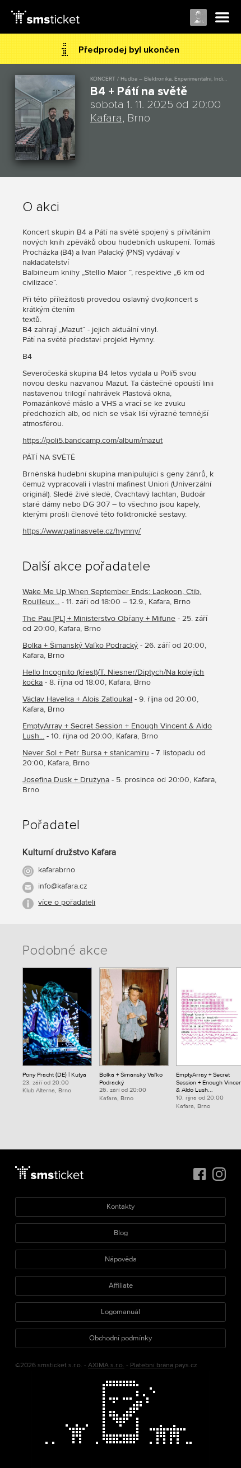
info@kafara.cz (62, 886)
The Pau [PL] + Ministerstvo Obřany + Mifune (98, 618)
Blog (121, 1232)
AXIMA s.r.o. (106, 1365)
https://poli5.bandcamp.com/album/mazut (92, 440)
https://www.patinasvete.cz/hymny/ (81, 531)
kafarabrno (56, 870)
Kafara (106, 118)
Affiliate (121, 1285)
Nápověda (121, 1259)
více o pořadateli (66, 902)
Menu (222, 18)
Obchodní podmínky (120, 1338)
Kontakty (120, 1206)
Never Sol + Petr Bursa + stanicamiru (85, 753)
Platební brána (151, 1365)
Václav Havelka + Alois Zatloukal (77, 699)
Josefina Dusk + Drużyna (65, 779)
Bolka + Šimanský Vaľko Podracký (80, 645)
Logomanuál (120, 1311)
